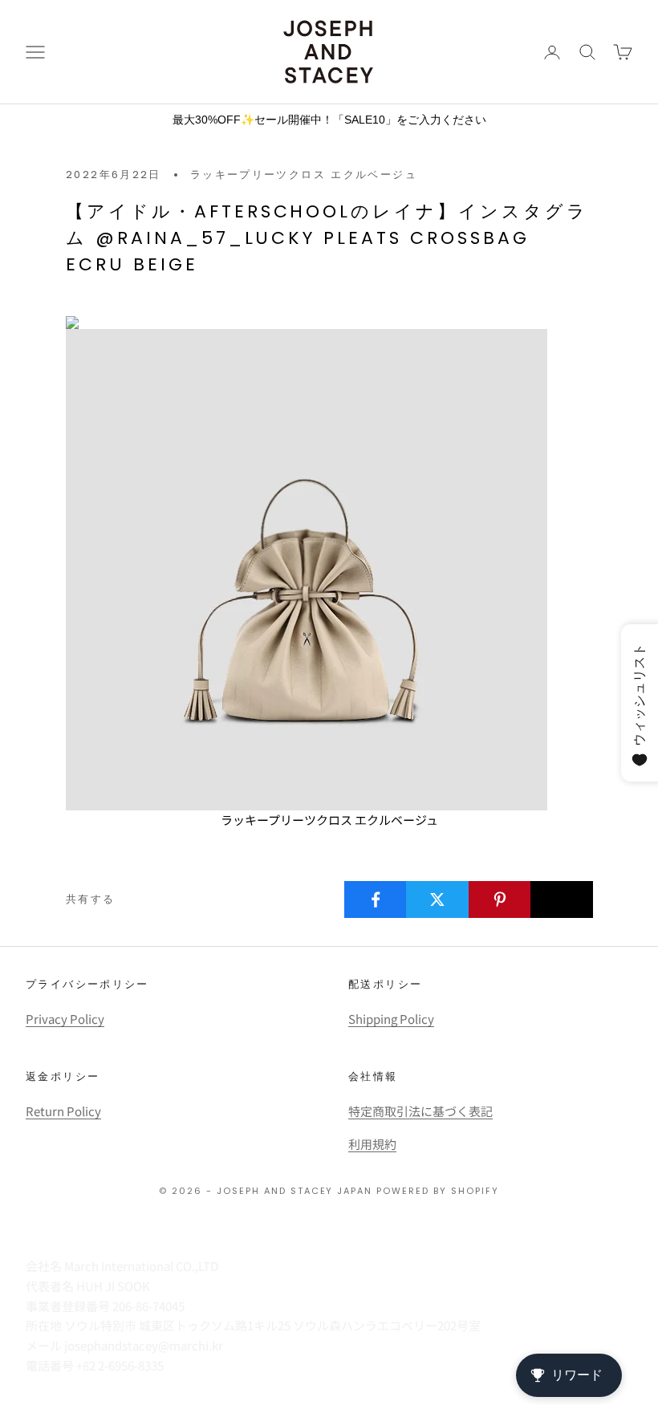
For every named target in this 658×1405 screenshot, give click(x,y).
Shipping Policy (391, 1018)
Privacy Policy (65, 1018)
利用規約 (372, 1143)
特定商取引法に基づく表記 (420, 1110)
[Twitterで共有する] (437, 899)
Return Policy (63, 1110)
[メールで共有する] (561, 899)
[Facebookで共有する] (375, 899)
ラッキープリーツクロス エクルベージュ (303, 174)
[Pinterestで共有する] (499, 899)
